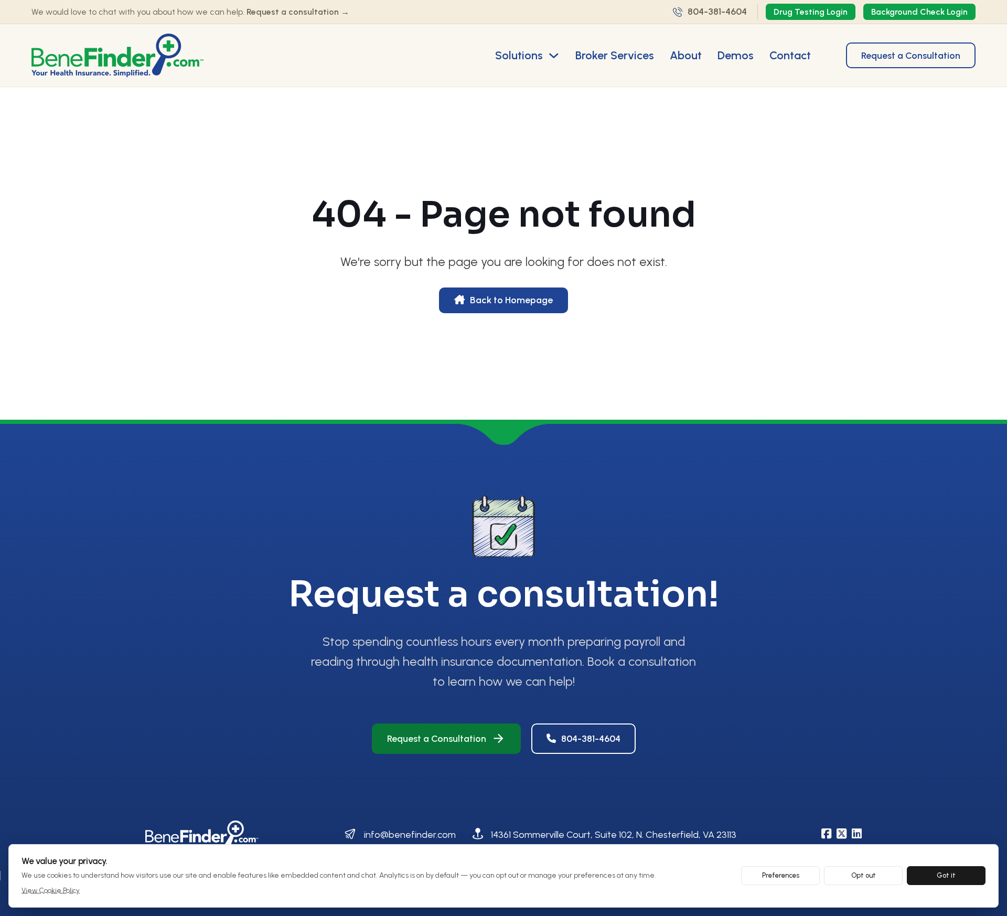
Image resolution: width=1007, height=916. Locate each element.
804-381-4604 (590, 738)
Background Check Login (919, 12)
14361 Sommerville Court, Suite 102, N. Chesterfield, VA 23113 (613, 834)
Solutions (519, 55)
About (686, 55)
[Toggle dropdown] (554, 55)
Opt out (863, 875)
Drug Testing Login (811, 12)
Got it (946, 875)
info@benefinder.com (410, 834)
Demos (735, 55)
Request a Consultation (910, 55)
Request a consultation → (298, 12)
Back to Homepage (511, 300)
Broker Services (614, 55)
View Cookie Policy (51, 890)
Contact (790, 55)
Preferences (780, 875)
